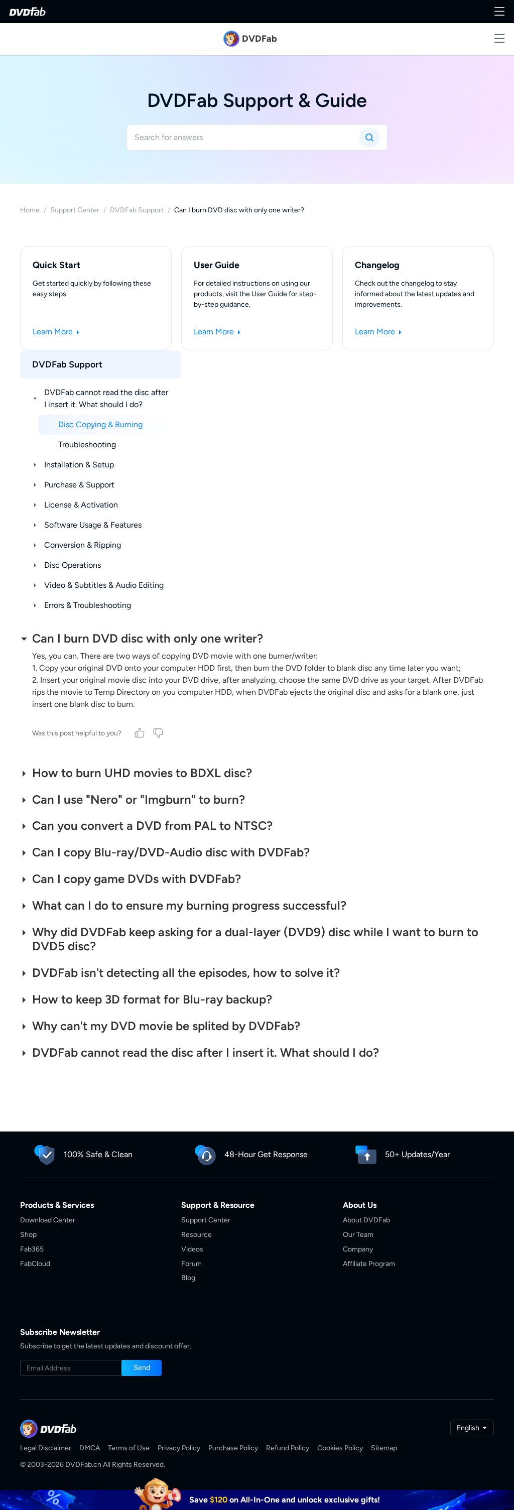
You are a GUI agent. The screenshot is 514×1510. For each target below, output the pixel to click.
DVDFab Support (137, 210)
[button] (141, 1368)
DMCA (89, 1448)
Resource (196, 1234)
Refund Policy (287, 1448)
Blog (188, 1278)
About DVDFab (366, 1220)
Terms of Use (129, 1448)
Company (358, 1249)
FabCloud (35, 1264)
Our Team (358, 1234)
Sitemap (384, 1448)
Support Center (74, 210)
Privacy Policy (179, 1448)
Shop (28, 1234)
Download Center (47, 1220)
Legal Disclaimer (45, 1448)
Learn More (54, 331)
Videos (192, 1249)
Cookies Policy (340, 1448)
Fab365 (32, 1249)
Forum (191, 1264)
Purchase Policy (233, 1448)
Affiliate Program (369, 1264)
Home (30, 210)
